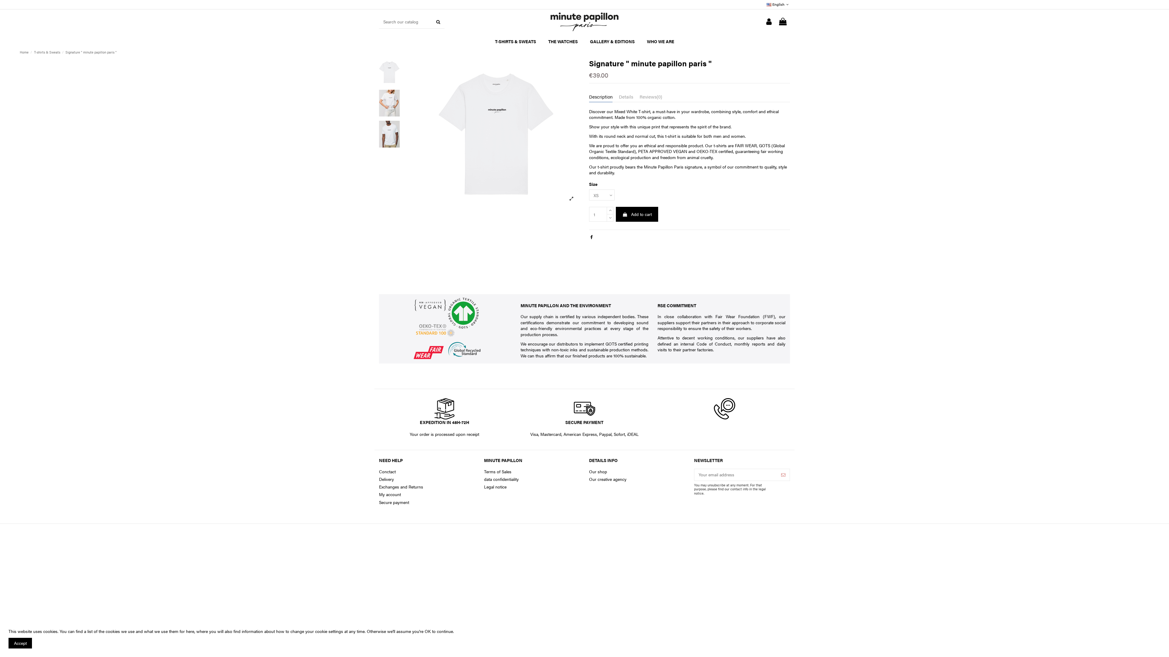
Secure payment (394, 502)
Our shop (598, 471)
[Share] (591, 237)
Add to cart (641, 214)
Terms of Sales (497, 471)
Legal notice (495, 487)
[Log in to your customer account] (769, 22)
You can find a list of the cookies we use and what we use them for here (127, 631)
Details (626, 97)
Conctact (387, 471)
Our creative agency (608, 479)
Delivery (386, 479)
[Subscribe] (783, 475)
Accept (20, 643)
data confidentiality (501, 479)
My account (390, 494)
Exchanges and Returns (401, 487)
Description (601, 97)
